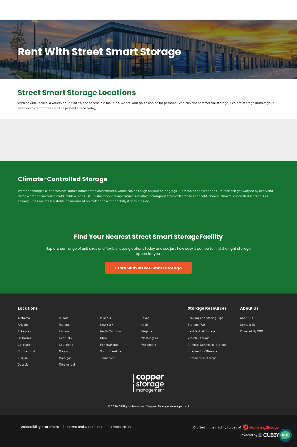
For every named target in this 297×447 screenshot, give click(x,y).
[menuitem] (38, 317)
